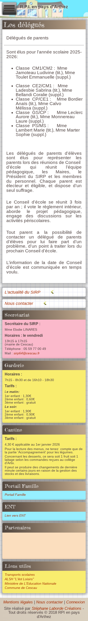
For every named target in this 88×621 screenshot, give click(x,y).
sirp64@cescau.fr (27, 353)
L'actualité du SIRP (22, 292)
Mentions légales (18, 602)
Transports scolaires (20, 574)
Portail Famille (15, 494)
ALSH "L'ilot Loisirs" (19, 579)
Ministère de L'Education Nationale (30, 583)
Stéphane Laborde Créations (56, 608)
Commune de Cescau (21, 588)
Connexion (75, 602)
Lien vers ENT (15, 515)
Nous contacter (19, 303)
